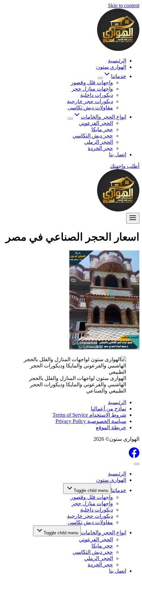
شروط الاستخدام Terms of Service (89, 415)
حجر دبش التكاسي (93, 135)
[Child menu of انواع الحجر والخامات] (70, 119)
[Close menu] (136, 464)
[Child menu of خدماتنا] (100, 78)
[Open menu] (132, 218)
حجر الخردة (100, 148)
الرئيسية (117, 60)
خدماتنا (118, 490)
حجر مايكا (102, 129)
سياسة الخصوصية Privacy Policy (90, 421)
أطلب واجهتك (124, 166)
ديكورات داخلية (96, 95)
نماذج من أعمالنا (108, 408)
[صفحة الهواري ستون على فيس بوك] (134, 456)
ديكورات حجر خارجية (90, 101)
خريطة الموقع (111, 427)
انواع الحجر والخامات (103, 532)
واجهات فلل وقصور (92, 82)
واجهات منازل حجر (92, 89)
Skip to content (123, 5)
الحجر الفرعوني (96, 123)
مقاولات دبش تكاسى (90, 107)
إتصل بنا (117, 154)
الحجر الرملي (98, 142)
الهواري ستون (111, 67)
